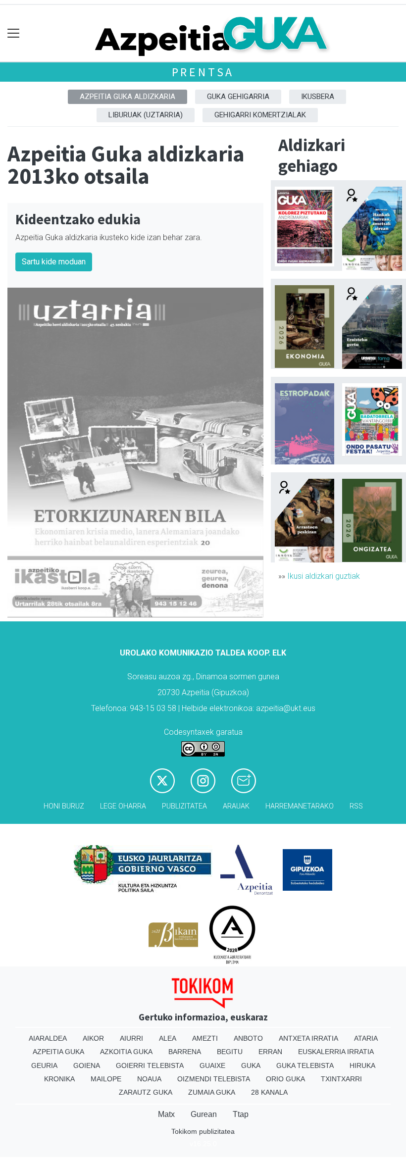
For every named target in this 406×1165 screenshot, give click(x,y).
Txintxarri (341, 1079)
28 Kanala (269, 1092)
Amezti (205, 1038)
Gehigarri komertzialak (260, 114)
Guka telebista (305, 1065)
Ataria (366, 1038)
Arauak (236, 806)
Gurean (204, 1114)
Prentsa (203, 72)
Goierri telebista (150, 1065)
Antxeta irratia (308, 1038)
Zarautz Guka (145, 1092)
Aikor (93, 1038)
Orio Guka (285, 1079)
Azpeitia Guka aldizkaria (127, 96)
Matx (166, 1114)
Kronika (59, 1079)
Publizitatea (184, 806)
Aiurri (131, 1038)
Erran (270, 1052)
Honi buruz (64, 806)
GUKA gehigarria (238, 96)
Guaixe (212, 1065)
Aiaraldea (48, 1038)
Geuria (44, 1065)
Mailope (106, 1079)
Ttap (241, 1114)
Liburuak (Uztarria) (145, 114)
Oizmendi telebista (213, 1079)
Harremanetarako (299, 806)
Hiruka (362, 1065)
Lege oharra (123, 806)
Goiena (86, 1065)
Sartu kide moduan (54, 261)
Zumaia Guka (211, 1092)
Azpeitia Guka (58, 1052)
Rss (356, 806)
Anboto (248, 1038)
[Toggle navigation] (13, 33)
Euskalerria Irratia (336, 1052)
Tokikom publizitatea (203, 1131)
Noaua (149, 1079)
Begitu (230, 1052)
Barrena (184, 1052)
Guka (250, 1065)
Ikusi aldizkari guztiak (323, 576)
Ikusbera (317, 96)
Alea (167, 1038)
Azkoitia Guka (126, 1052)
